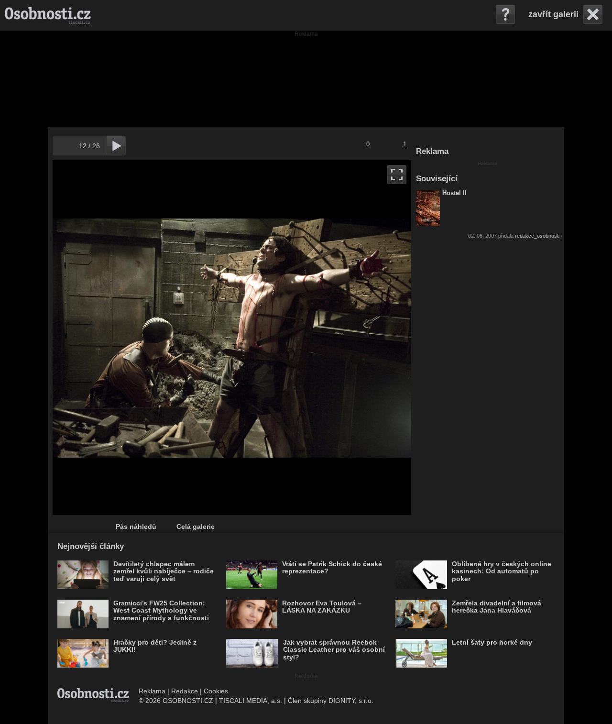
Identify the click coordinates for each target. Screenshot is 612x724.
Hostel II (454, 193)
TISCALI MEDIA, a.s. (250, 700)
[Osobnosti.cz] (48, 15)
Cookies (216, 691)
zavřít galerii (553, 14)
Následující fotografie (321, 337)
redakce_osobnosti (537, 236)
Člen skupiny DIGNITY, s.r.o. (330, 700)
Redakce (184, 691)
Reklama (152, 691)
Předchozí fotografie (142, 337)
